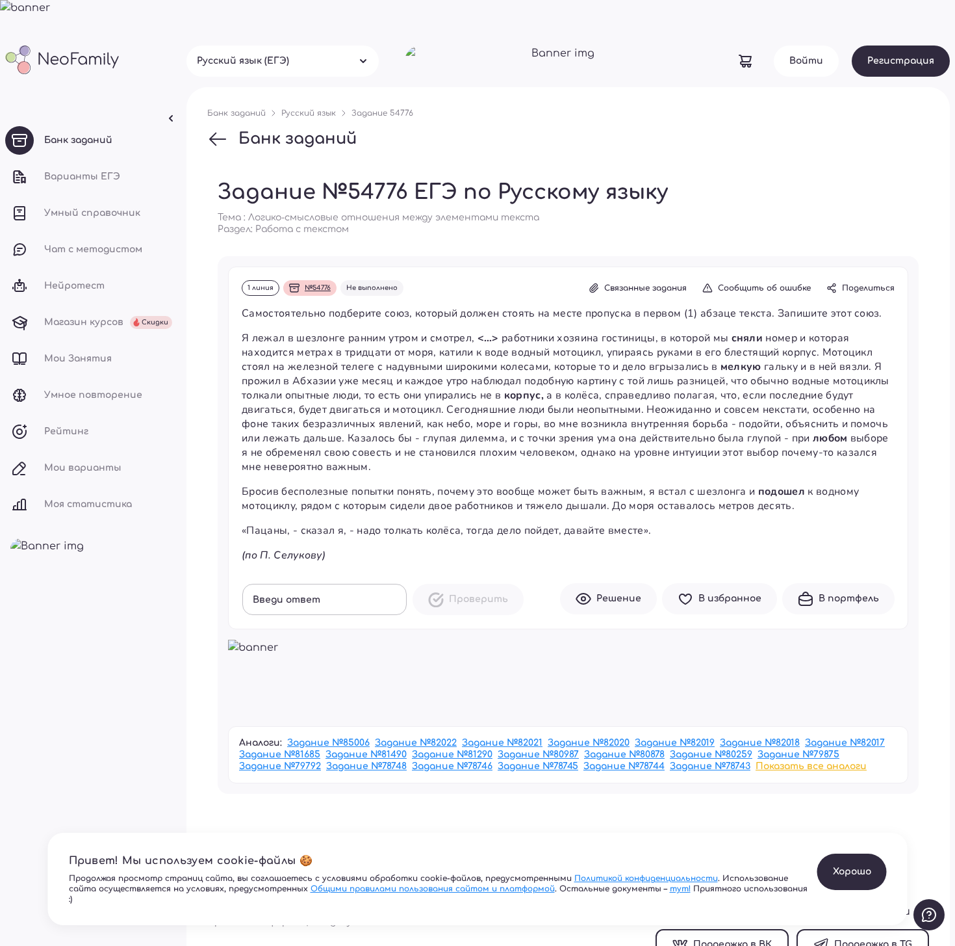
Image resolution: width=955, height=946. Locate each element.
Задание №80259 (711, 754)
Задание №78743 (710, 766)
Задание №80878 (624, 754)
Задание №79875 (798, 754)
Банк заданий (297, 139)
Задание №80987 (538, 754)
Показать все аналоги (811, 766)
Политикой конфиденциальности (646, 878)
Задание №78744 (624, 766)
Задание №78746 (452, 766)
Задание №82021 (502, 743)
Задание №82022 (416, 743)
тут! (680, 888)
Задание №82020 (589, 743)
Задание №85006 (328, 743)
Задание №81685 (279, 754)
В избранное (729, 598)
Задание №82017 (845, 743)
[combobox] (282, 61)
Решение (618, 598)
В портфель (849, 598)
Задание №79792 (280, 766)
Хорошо (852, 871)
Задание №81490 (366, 754)
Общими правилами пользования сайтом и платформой (433, 888)
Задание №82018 (760, 743)
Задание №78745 (538, 766)
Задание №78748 (366, 766)
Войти (806, 61)
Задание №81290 (452, 754)
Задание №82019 (675, 743)
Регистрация (900, 61)
